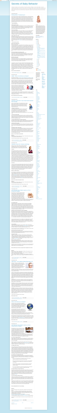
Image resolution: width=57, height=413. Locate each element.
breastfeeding (37, 104)
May (37, 61)
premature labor (38, 166)
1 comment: (20, 72)
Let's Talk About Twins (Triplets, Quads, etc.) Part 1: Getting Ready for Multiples (21, 326)
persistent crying (38, 160)
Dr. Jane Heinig (38, 69)
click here (16, 374)
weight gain (37, 197)
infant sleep (17, 298)
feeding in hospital (38, 123)
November (38, 45)
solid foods (37, 186)
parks (37, 159)
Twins (17, 258)
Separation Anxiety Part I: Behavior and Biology (20, 144)
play (36, 162)
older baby (37, 155)
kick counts (37, 141)
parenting (14, 258)
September (38, 47)
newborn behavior (38, 152)
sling (36, 184)
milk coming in (37, 148)
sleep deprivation (38, 180)
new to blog (37, 151)
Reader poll (37, 170)
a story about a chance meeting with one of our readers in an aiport (25, 77)
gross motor (37, 129)
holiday (37, 132)
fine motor (37, 125)
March (38, 63)
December (38, 44)
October (38, 46)
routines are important (25, 225)
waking (37, 196)
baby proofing (37, 99)
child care (37, 106)
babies (37, 95)
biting (37, 103)
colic (36, 107)
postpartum (37, 163)
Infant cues (37, 137)
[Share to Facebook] (25, 186)
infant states (37, 140)
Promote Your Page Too (38, 37)
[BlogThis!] (23, 72)
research (21, 298)
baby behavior (37, 97)
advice (37, 91)
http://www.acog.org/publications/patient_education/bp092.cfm (18, 394)
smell (37, 185)
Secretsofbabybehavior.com (21, 317)
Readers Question (38, 171)
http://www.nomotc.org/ (26, 342)
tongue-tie (37, 193)
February (38, 64)
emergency (37, 117)
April (37, 62)
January (38, 65)
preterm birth (37, 167)
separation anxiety (38, 177)
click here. (31, 34)
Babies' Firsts (37, 96)
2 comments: (20, 257)
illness (37, 134)
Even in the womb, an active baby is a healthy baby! (43, 74)
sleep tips (37, 182)
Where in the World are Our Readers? (18, 301)
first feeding (37, 126)
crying (37, 110)
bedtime (37, 102)
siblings (37, 178)
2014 (37, 40)
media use (37, 147)
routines (16, 258)
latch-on (37, 143)
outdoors (37, 156)
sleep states (37, 181)
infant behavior (14, 298)
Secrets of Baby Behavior (24, 3)
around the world (38, 93)
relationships (37, 173)
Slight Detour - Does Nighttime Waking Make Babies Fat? (22, 261)
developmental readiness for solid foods (40, 114)
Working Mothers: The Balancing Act (18, 14)
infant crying (37, 136)
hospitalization (38, 133)
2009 (37, 66)
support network (16, 238)
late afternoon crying (38, 144)
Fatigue (37, 122)
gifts (36, 128)
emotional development (38, 118)
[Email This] (22, 72)
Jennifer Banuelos (39, 70)
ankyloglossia (37, 92)
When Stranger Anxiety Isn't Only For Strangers (43, 84)
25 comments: (21, 321)
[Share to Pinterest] (25, 72)
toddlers (37, 192)
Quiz (36, 169)
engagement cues (38, 119)
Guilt (36, 130)
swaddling (37, 189)
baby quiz (37, 100)
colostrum (37, 108)
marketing (37, 145)
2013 (37, 41)
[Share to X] (24, 72)
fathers (37, 121)
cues (36, 111)
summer (37, 188)
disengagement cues (38, 115)
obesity (19, 298)
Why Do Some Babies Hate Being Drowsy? (43, 81)
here (19, 242)
